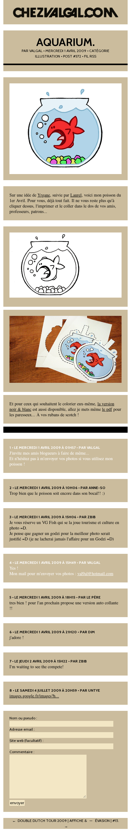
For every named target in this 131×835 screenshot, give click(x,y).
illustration (47, 56)
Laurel (76, 195)
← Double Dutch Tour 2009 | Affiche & (49, 820)
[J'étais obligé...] (65, 349)
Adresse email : (22, 729)
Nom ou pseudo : (23, 718)
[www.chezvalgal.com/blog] (65, 12)
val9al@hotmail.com (95, 573)
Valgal (35, 50)
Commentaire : (21, 751)
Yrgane (43, 195)
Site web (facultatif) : (26, 740)
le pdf (107, 409)
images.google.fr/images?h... (34, 696)
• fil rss (89, 56)
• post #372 (71, 56)
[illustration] (65, 128)
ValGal (93, 447)
